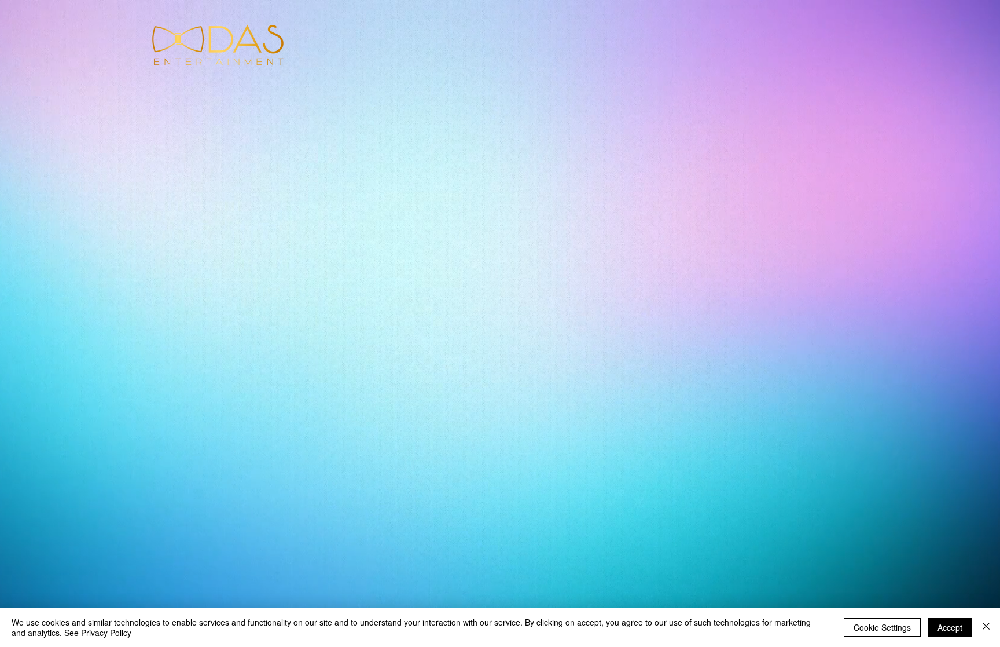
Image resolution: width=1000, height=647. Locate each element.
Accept (950, 627)
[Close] (986, 627)
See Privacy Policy (97, 632)
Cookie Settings (882, 627)
